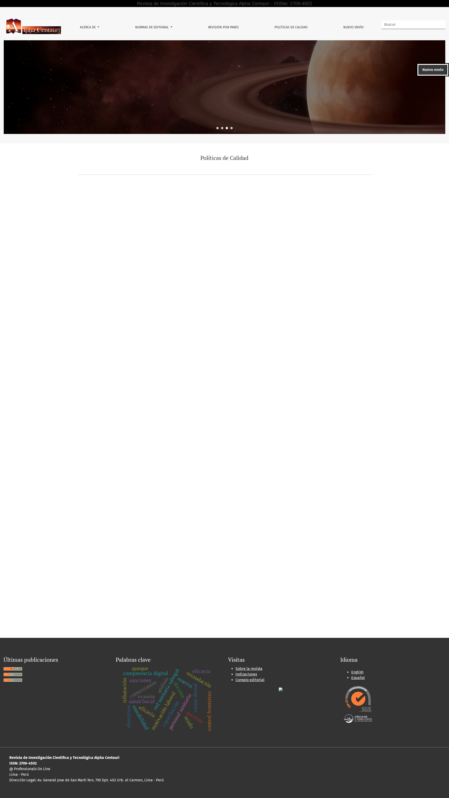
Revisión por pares (223, 27)
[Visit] (280, 689)
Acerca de (88, 27)
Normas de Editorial (152, 27)
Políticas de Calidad (291, 27)
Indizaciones (246, 674)
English (357, 672)
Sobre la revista (248, 668)
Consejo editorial (249, 680)
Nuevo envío (353, 27)
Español (358, 678)
